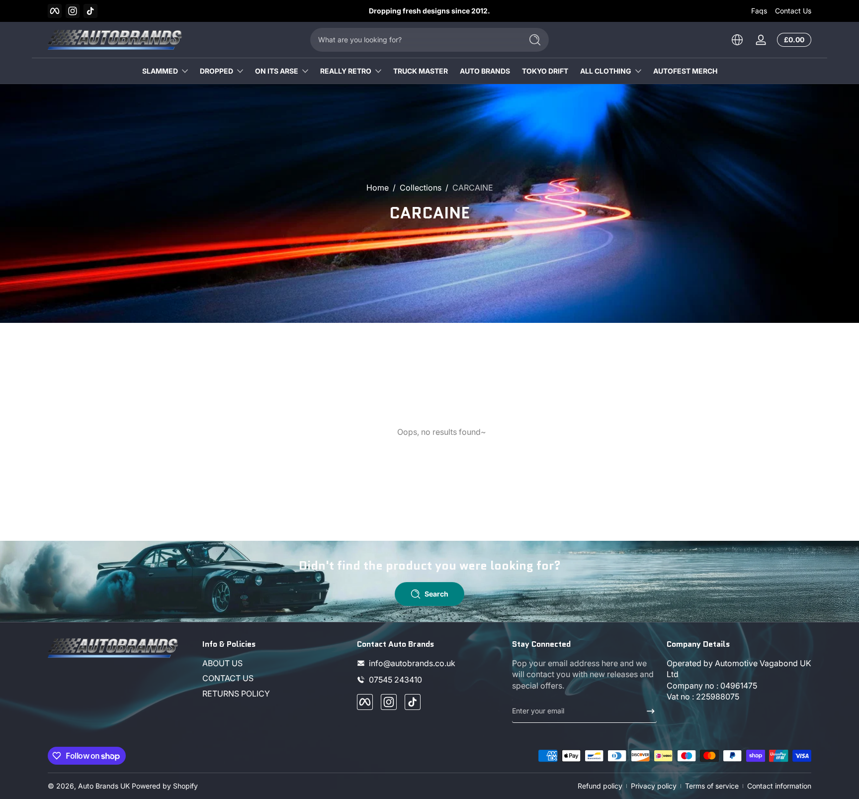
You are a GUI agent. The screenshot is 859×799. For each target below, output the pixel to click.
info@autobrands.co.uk (412, 663)
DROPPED (216, 71)
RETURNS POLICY (236, 694)
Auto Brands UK (104, 786)
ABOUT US (222, 663)
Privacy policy (654, 786)
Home (377, 188)
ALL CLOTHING (605, 71)
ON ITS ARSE (276, 71)
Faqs (759, 10)
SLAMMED (160, 71)
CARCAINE (472, 188)
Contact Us (793, 10)
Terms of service (712, 786)
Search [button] (436, 594)
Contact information (779, 786)
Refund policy (600, 786)
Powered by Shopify (165, 786)
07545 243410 (395, 680)
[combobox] (413, 40)
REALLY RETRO (345, 71)
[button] (737, 40)
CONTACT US (228, 679)
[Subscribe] (647, 711)
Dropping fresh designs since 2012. (429, 10)
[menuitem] (274, 663)
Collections (420, 188)
